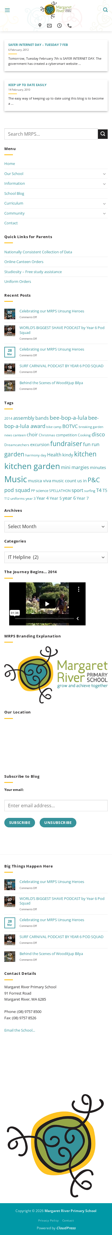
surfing (89, 490)
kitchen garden (32, 465)
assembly (23, 417)
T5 (105, 490)
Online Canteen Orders (23, 261)
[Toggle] (104, 174)
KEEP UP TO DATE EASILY (27, 85)
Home (9, 163)
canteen (19, 435)
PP (33, 490)
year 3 (31, 498)
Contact (11, 222)
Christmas (47, 435)
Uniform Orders (17, 281)
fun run (91, 444)
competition (66, 434)
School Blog (14, 193)
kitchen (85, 454)
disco (98, 434)
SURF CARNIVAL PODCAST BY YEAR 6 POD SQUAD (61, 365)
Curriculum (13, 203)
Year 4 (42, 498)
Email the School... (19, 1030)
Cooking (84, 435)
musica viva (39, 480)
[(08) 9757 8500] (70, 25)
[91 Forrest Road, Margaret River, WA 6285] (40, 25)
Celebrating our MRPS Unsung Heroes (52, 311)
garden (14, 454)
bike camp (53, 427)
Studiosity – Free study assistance (33, 271)
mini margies (75, 467)
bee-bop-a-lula (68, 417)
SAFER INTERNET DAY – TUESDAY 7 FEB (38, 45)
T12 (6, 499)
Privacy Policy (48, 1220)
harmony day (35, 455)
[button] (7, 10)
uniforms (17, 498)
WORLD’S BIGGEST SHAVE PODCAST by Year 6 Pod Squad (62, 329)
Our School (13, 173)
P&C (94, 479)
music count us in (69, 480)
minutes (98, 467)
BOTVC (70, 426)
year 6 (69, 498)
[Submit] (103, 134)
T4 (99, 490)
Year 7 (83, 498)
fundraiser (66, 443)
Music (15, 479)
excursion (39, 444)
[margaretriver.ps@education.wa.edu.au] (50, 25)
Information (14, 183)
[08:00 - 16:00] (60, 25)
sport (77, 490)
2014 (8, 418)
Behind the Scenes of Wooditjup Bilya (51, 382)
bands (42, 418)
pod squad (17, 490)
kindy (67, 455)
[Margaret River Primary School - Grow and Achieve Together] (56, 10)
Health (54, 455)
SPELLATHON (60, 490)
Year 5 (56, 498)
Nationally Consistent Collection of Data (38, 251)
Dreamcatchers (16, 444)
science (42, 490)
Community (14, 213)
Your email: (14, 789)
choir (32, 434)
